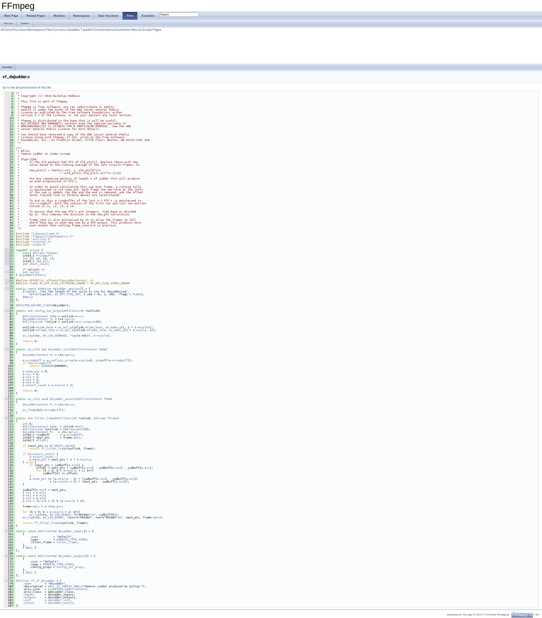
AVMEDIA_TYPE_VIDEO (72, 539)
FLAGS (137, 294)
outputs (78, 429)
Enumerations (104, 29)
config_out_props (48, 310)
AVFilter (22, 580)
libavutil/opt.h (45, 233)
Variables (73, 29)
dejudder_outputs (71, 556)
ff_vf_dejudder (43, 580)
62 (8, 261)
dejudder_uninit (62, 399)
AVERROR (47, 365)
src (79, 316)
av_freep (29, 410)
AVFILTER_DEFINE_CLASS (33, 305)
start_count (38, 264)
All (2, 29)
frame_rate (46, 330)
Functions (59, 29)
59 (8, 253)
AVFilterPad (47, 531)
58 (8, 250)
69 (8, 280)
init (27, 600)
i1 (29, 374)
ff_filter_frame (54, 448)
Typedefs (87, 29)
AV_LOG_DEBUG (60, 514)
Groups (147, 29)
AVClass (39, 253)
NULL (27, 297)
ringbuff (44, 255)
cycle (33, 272)
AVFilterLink (73, 310)
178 (8, 580)
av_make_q (113, 327)
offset (41, 440)
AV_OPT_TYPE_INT (67, 294)
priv (70, 319)
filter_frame (45, 418)
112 (8, 399)
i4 (51, 258)
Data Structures (15, 29)
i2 (29, 377)
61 (8, 258)
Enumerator (122, 29)
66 (8, 272)
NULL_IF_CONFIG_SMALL (65, 586)
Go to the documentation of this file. (27, 87)
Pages (157, 29)
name (34, 536)
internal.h (41, 242)
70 (8, 283)
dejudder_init (59, 349)
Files (49, 29)
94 (8, 349)
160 (8, 531)
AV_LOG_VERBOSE (55, 335)
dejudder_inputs (71, 531)
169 (8, 556)
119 (8, 418)
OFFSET (34, 294)
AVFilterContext (35, 316)
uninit (29, 602)
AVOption (44, 288)
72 (8, 288)
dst (79, 426)
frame (113, 418)
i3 (29, 379)
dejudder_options (66, 288)
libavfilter (7, 67)
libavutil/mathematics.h (52, 236)
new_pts (42, 261)
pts (77, 437)
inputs (90, 321)
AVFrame (100, 418)
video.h (39, 244)
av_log (28, 335)
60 (8, 255)
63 (8, 264)
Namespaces (36, 29)
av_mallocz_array (59, 360)
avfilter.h (41, 239)
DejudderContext (32, 275)
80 (8, 310)
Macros (136, 29)
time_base (45, 327)
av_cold (34, 349)
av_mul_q (65, 327)
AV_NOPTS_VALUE (61, 445)
